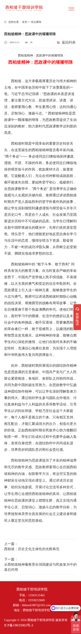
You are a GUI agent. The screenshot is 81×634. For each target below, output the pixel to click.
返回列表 (69, 42)
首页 (24, 21)
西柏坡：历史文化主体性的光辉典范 (31, 549)
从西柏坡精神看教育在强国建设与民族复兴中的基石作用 (40, 567)
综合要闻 (36, 21)
